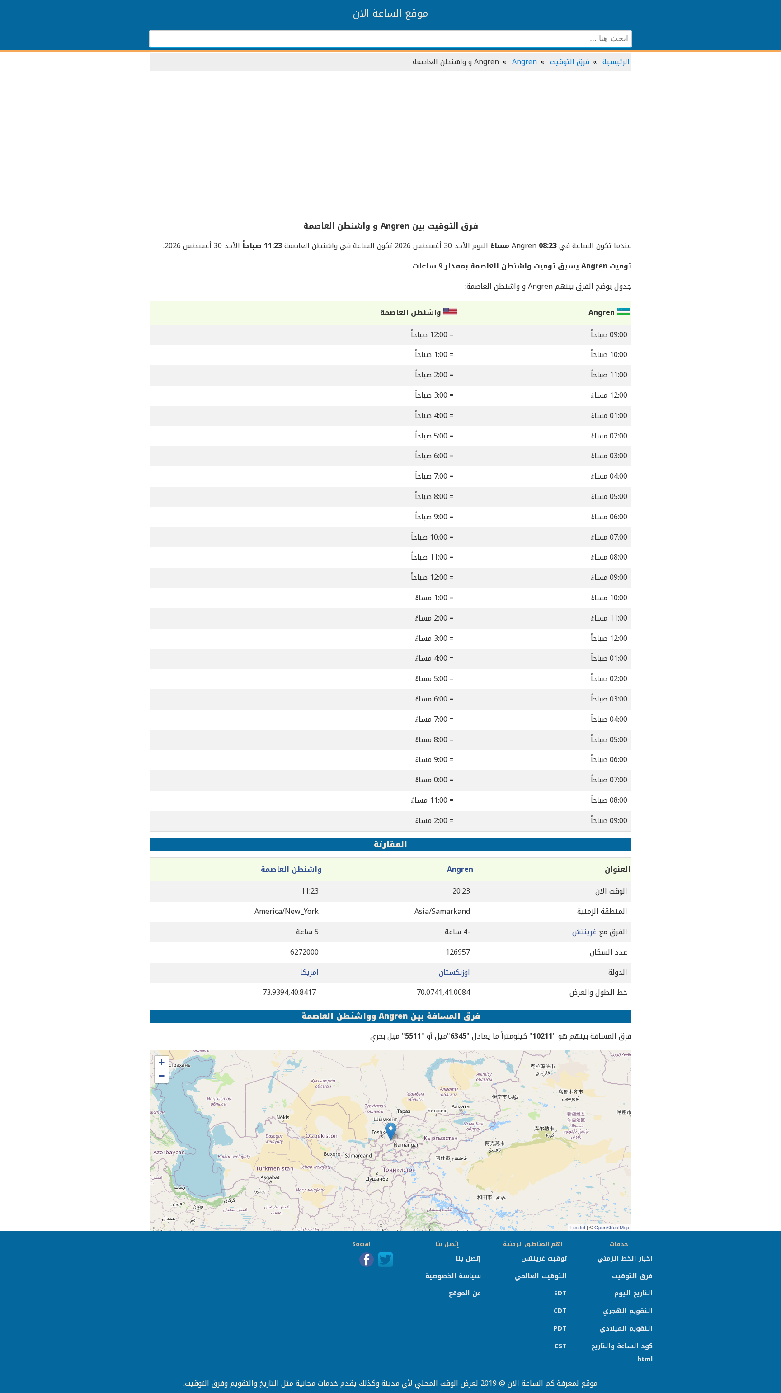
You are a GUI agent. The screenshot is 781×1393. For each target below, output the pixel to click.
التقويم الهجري (628, 1311)
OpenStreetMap (611, 1227)
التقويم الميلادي (626, 1328)
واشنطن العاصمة (291, 869)
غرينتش (584, 932)
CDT (560, 1311)
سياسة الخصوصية (453, 1276)
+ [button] (162, 1062)
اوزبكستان (454, 972)
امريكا (309, 972)
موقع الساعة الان (390, 13)
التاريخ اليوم (633, 1293)
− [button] (162, 1076)
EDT (560, 1293)
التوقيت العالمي (541, 1276)
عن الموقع (465, 1293)
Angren (524, 62)
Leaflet (577, 1227)
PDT (560, 1328)
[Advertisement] (390, 146)
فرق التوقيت (569, 62)
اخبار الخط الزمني (625, 1258)
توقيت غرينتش (544, 1258)
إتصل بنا (468, 1258)
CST (561, 1346)
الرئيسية (616, 62)
